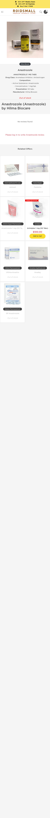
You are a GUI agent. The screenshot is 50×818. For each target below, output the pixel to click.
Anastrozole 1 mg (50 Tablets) (14, 228)
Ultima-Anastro (12, 272)
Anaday (37, 272)
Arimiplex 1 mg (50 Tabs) (37, 228)
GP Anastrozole (12, 313)
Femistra (37, 187)
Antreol (12, 187)
